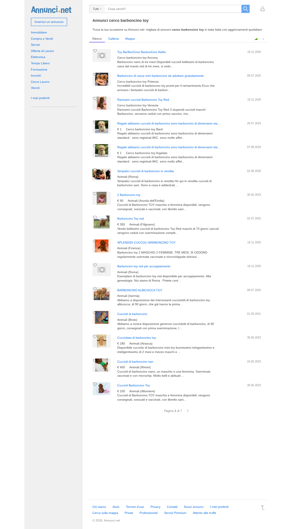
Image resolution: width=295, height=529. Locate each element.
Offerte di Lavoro (42, 51)
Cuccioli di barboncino (132, 314)
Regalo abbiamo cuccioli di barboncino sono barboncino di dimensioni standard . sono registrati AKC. (186, 123)
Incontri (36, 75)
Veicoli (35, 88)
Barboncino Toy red (130, 218)
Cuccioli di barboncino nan (135, 361)
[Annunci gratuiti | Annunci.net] (51, 9)
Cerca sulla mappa (105, 513)
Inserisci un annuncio (49, 22)
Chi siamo (99, 507)
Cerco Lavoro (40, 81)
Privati (129, 513)
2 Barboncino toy (128, 195)
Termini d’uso (135, 507)
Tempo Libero (40, 63)
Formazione (39, 69)
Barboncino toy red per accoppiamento (143, 266)
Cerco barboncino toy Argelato (146, 153)
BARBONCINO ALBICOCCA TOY (139, 290)
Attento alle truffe (204, 513)
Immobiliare (39, 32)
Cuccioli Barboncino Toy (133, 385)
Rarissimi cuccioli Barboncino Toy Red (143, 99)
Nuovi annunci (193, 507)
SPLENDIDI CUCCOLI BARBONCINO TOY (146, 242)
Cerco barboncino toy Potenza (138, 81)
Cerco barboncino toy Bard (144, 129)
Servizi (35, 44)
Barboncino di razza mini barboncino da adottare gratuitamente (160, 75)
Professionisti (149, 513)
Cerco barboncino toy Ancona (137, 57)
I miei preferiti (40, 98)
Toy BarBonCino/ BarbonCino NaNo (141, 52)
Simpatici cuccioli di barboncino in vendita (145, 171)
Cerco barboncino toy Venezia (137, 105)
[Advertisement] (178, 458)
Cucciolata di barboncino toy (136, 337)
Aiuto (116, 507)
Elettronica (38, 57)
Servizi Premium (175, 513)
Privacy (155, 507)
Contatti (172, 507)
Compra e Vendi (42, 38)
